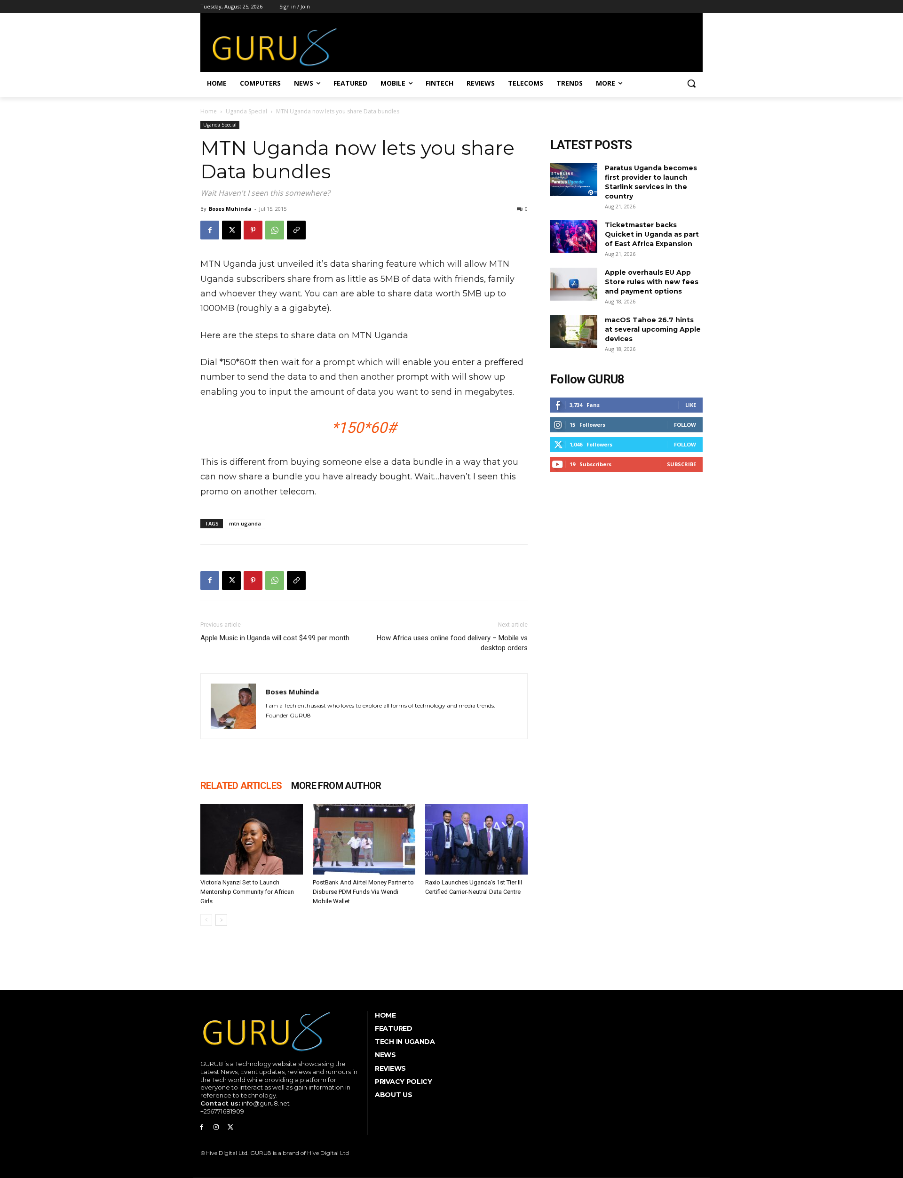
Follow (685, 424)
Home (208, 111)
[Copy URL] (296, 230)
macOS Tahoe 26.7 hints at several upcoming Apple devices (653, 329)
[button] (691, 83)
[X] (231, 230)
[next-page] (221, 920)
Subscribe (681, 464)
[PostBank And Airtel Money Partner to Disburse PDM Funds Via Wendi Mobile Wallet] (364, 839)
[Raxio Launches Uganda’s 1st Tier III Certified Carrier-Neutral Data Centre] (476, 839)
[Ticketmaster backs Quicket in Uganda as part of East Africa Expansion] (573, 236)
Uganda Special (246, 111)
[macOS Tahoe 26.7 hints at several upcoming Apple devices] (573, 331)
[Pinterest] (253, 230)
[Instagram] (216, 1127)
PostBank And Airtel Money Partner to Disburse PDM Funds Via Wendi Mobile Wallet (363, 892)
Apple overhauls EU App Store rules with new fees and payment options (651, 281)
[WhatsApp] (274, 230)
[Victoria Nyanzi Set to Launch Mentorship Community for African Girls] (251, 839)
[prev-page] (206, 920)
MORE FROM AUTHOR (336, 785)
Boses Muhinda (230, 208)
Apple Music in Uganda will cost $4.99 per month (274, 638)
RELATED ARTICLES (241, 785)
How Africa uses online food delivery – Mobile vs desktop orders (452, 643)
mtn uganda (245, 523)
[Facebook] (209, 230)
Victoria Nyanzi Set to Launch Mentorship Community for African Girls (247, 892)
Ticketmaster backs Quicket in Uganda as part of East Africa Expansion (652, 234)
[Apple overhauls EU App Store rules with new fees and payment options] (573, 284)
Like (690, 404)
